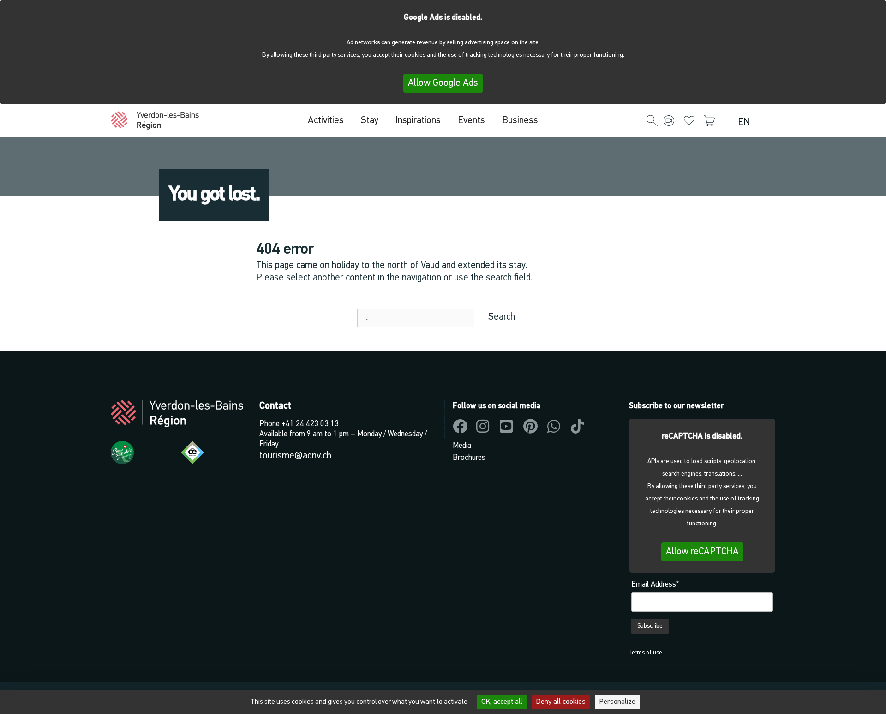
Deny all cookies (561, 702)
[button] (652, 121)
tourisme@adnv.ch (295, 456)
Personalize (617, 702)
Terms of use (645, 653)
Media (462, 446)
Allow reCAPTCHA (702, 552)
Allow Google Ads (443, 83)
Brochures (469, 458)
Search (501, 317)
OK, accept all (501, 702)
